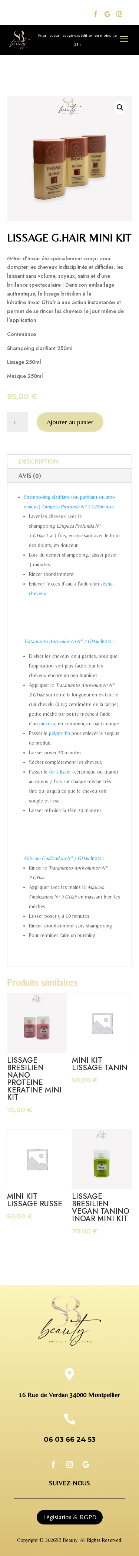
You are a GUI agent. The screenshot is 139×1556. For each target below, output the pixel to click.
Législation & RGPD (69, 1517)
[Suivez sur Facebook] (96, 14)
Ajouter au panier (70, 422)
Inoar (102, 507)
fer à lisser (60, 772)
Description (38, 461)
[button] (120, 107)
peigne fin (59, 733)
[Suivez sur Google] (107, 14)
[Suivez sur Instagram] (119, 14)
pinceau (47, 723)
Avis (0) (30, 475)
